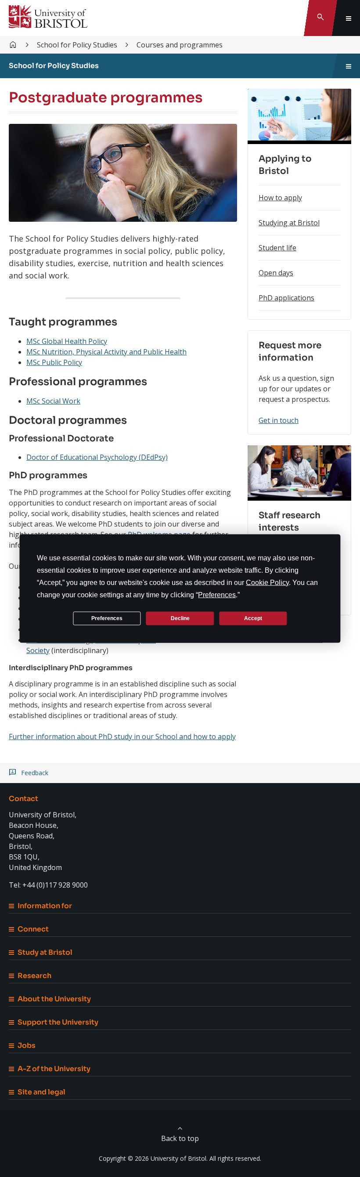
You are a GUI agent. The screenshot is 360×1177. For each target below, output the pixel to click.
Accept (253, 618)
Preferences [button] (217, 595)
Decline (180, 618)
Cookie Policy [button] (267, 582)
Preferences (106, 618)
